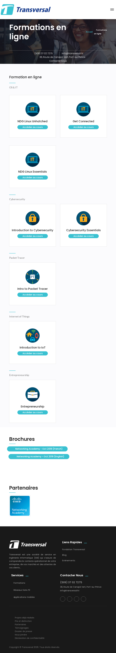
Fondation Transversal (73, 549)
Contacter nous (58, 61)
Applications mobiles (24, 597)
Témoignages (22, 627)
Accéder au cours (32, 127)
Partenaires (20, 624)
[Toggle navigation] (112, 9)
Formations (19, 583)
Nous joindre (21, 634)
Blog (64, 555)
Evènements (68, 560)
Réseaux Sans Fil (22, 590)
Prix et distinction (23, 621)
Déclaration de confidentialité (29, 638)
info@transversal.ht (72, 53)
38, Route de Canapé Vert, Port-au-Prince (62, 57)
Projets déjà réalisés (24, 617)
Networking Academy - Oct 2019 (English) (40, 456)
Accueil (89, 31)
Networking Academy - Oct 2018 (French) (39, 448)
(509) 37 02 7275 (43, 53)
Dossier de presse (23, 631)
